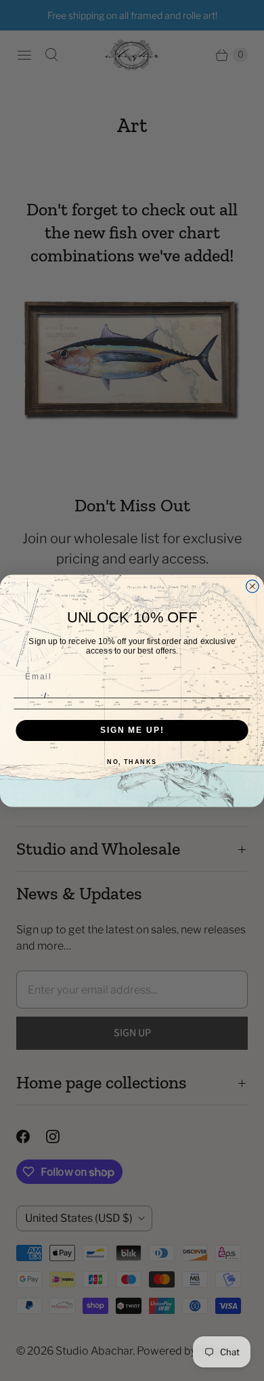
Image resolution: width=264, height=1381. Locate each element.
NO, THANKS (132, 761)
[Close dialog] (252, 586)
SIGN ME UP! (132, 729)
